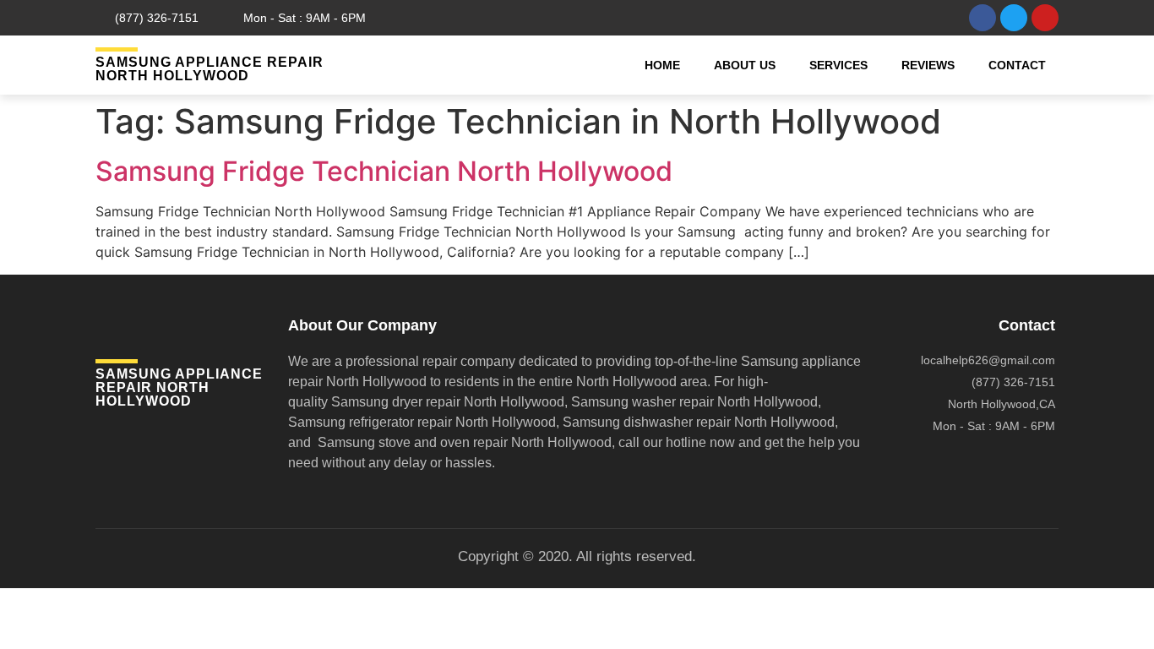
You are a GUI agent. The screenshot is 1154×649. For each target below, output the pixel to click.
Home (662, 65)
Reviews (928, 65)
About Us (745, 65)
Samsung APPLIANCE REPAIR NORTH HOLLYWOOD (209, 69)
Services (838, 65)
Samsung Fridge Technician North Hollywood (383, 171)
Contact (1017, 65)
